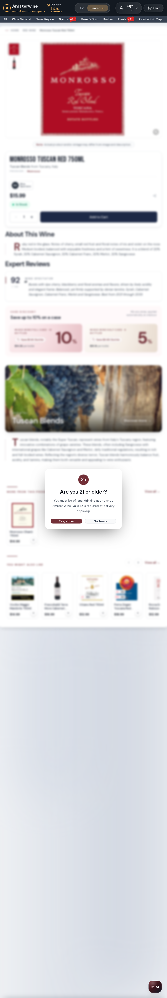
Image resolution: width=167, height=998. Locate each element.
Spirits (67, 19)
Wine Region (45, 19)
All (5, 19)
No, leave (100, 521)
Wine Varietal (21, 19)
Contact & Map (150, 19)
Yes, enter (66, 521)
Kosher (108, 19)
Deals (126, 19)
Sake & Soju (89, 19)
